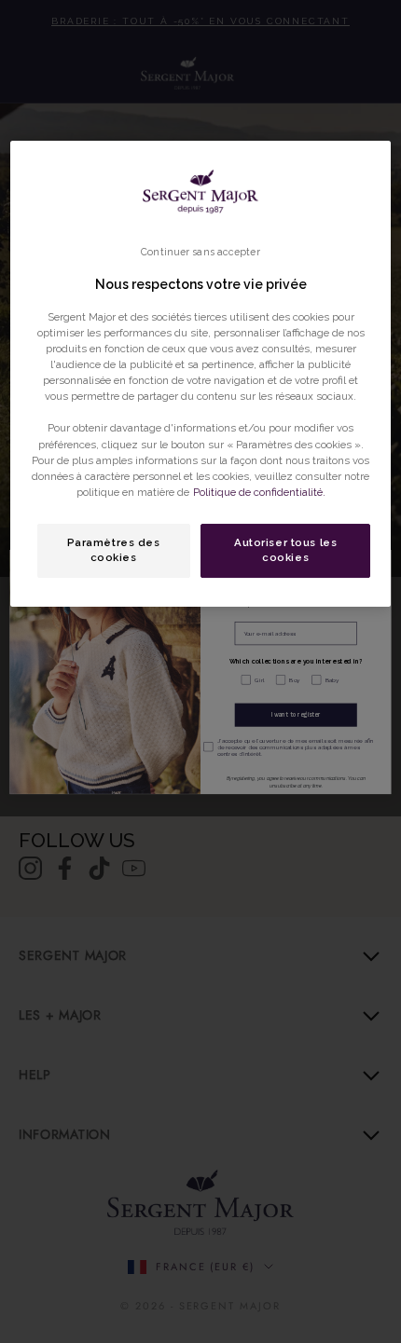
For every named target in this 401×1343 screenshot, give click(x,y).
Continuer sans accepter (200, 251)
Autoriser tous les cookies (285, 550)
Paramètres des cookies (113, 550)
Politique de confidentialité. (259, 492)
